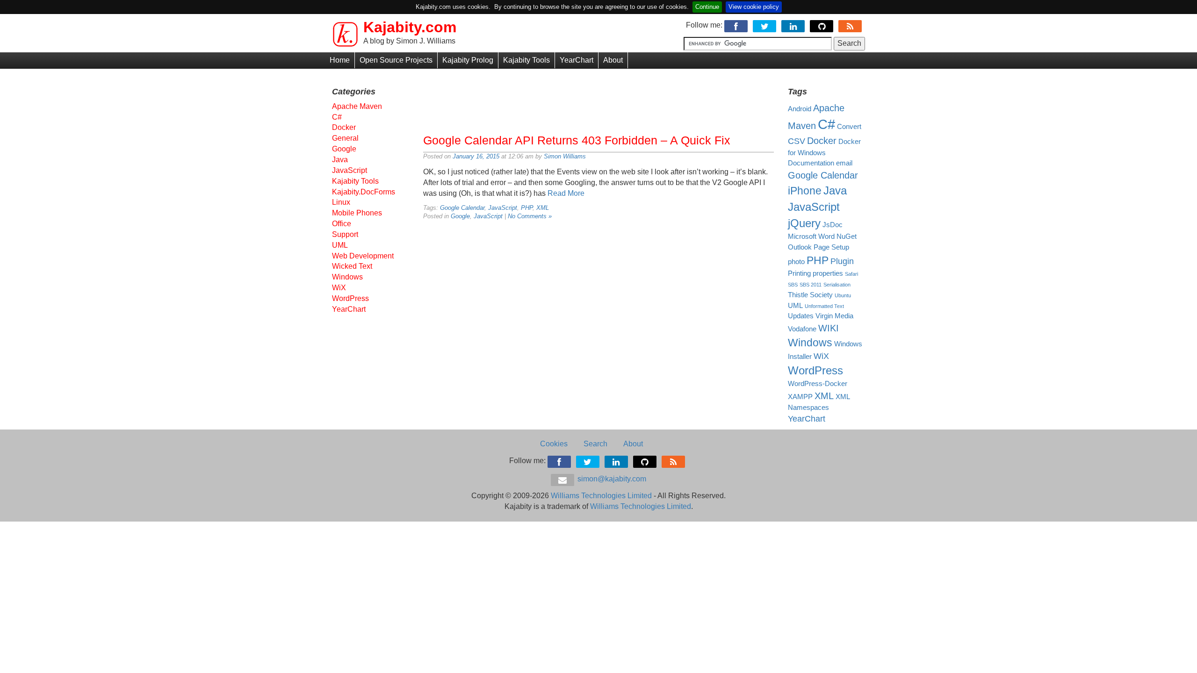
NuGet (846, 236)
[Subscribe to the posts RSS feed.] (850, 25)
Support (345, 234)
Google (460, 216)
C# (337, 117)
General (345, 138)
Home (340, 60)
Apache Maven (357, 106)
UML (340, 245)
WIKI (828, 328)
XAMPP (800, 397)
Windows (347, 277)
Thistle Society (810, 295)
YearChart (576, 60)
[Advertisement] (598, 99)
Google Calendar (462, 207)
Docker (344, 127)
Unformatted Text (824, 306)
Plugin (842, 261)
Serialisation (837, 284)
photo (796, 261)
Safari (851, 274)
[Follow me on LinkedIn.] (793, 25)
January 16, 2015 (476, 156)
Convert (849, 126)
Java (340, 160)
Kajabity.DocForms (363, 192)
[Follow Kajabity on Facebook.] (736, 25)
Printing (799, 273)
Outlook (800, 247)
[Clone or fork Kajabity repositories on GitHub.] (822, 25)
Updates (801, 316)
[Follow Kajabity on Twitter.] (765, 25)
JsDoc (832, 225)
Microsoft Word (811, 236)
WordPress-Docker (817, 383)
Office (341, 224)
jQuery (804, 223)
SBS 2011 (811, 284)
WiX (339, 288)
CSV (796, 141)
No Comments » (530, 216)
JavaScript (502, 207)
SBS (793, 284)
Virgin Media (834, 316)
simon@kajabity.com (611, 479)
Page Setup (831, 247)
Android (799, 109)
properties (828, 273)
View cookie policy (753, 6)
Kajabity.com (409, 27)
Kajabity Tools (526, 60)
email (844, 163)
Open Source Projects (396, 60)
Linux (341, 202)
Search (595, 444)
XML (542, 207)
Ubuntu (843, 295)
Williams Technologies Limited (601, 496)
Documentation (811, 163)
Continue (707, 6)
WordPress (350, 298)
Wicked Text (352, 266)
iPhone (805, 191)
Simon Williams (565, 156)
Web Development (363, 256)
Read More (566, 193)
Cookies (554, 444)
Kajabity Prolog (467, 60)
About (613, 60)
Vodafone (802, 329)
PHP (527, 207)
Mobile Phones (357, 213)
